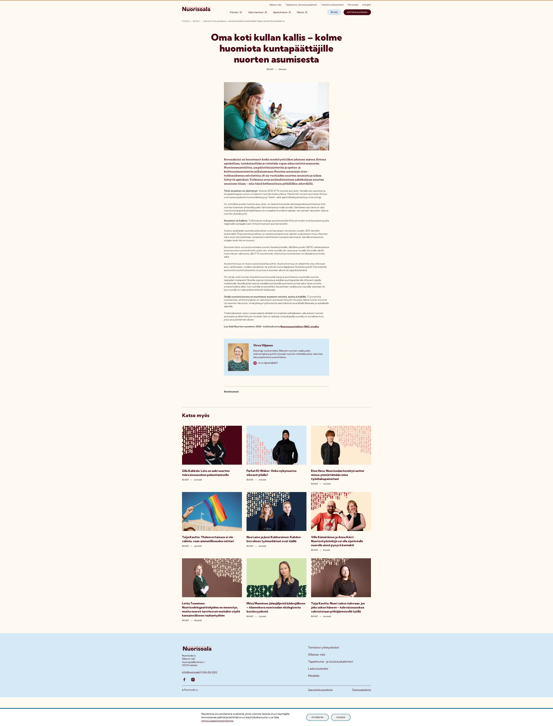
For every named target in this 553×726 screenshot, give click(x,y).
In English (366, 4)
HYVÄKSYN (317, 717)
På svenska (353, 4)
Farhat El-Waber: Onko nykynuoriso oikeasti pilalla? (272, 473)
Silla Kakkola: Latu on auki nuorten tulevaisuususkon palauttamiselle (206, 473)
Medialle (314, 675)
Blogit (196, 21)
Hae (336, 12)
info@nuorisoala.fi (191, 672)
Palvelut (234, 12)
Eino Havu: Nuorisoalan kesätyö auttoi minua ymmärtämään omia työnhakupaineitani (337, 475)
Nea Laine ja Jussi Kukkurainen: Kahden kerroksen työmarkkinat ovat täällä (274, 539)
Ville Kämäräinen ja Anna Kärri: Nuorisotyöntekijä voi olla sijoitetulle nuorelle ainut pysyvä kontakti (337, 541)
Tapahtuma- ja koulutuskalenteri (301, 4)
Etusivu (186, 21)
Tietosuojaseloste (361, 689)
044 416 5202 (209, 672)
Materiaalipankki (357, 12)
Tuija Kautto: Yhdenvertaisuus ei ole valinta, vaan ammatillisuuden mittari (208, 539)
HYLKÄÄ (341, 717)
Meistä (300, 12)
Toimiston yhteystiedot (332, 4)
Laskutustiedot (318, 668)
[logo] (196, 12)
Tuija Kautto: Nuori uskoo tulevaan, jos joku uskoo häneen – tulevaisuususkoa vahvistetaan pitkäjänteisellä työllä (338, 607)
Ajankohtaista (280, 12)
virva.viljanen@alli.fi (268, 362)
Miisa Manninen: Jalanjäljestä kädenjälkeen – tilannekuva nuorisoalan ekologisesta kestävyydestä (276, 607)
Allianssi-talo (275, 4)
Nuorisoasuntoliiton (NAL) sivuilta (299, 326)
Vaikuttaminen (256, 12)
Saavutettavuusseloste (320, 689)
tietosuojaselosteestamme (217, 720)
